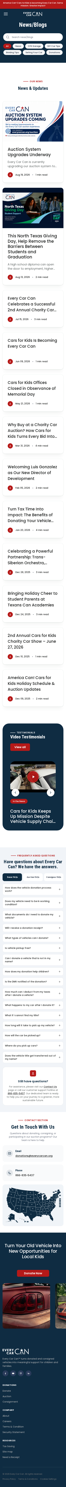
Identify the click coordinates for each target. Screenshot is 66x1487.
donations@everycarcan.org (34, 1156)
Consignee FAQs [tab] (53, 877)
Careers (7, 1421)
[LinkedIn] (28, 1373)
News (18, 46)
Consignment (10, 1401)
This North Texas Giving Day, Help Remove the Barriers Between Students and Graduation (32, 246)
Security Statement (14, 1432)
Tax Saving (9, 1446)
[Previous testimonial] (15, 792)
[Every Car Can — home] (33, 14)
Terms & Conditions (28, 1479)
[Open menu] (6, 14)
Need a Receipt (11, 1457)
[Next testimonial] (50, 792)
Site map (8, 1451)
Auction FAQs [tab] (33, 877)
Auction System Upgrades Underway (29, 152)
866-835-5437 (16, 1093)
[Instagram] (21, 1373)
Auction (7, 1396)
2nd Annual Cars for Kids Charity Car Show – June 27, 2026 (32, 641)
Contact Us (50, 1086)
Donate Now (33, 1273)
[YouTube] (13, 1373)
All (7, 46)
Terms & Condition (13, 1426)
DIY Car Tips (53, 46)
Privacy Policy (9, 1479)
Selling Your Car (33, 52)
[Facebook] (5, 1373)
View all (20, 747)
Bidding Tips (12, 52)
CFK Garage (34, 46)
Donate (7, 1390)
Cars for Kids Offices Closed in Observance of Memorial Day (32, 388)
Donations (54, 52)
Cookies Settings (48, 1479)
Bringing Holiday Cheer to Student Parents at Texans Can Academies (33, 599)
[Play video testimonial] (33, 777)
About (6, 1415)
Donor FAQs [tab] (12, 877)
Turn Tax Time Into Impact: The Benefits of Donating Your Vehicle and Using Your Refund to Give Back (33, 520)
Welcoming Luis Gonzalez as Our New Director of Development (32, 472)
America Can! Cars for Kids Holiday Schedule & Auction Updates (31, 683)
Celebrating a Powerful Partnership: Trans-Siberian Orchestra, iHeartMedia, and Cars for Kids (33, 563)
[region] (33, 1306)
